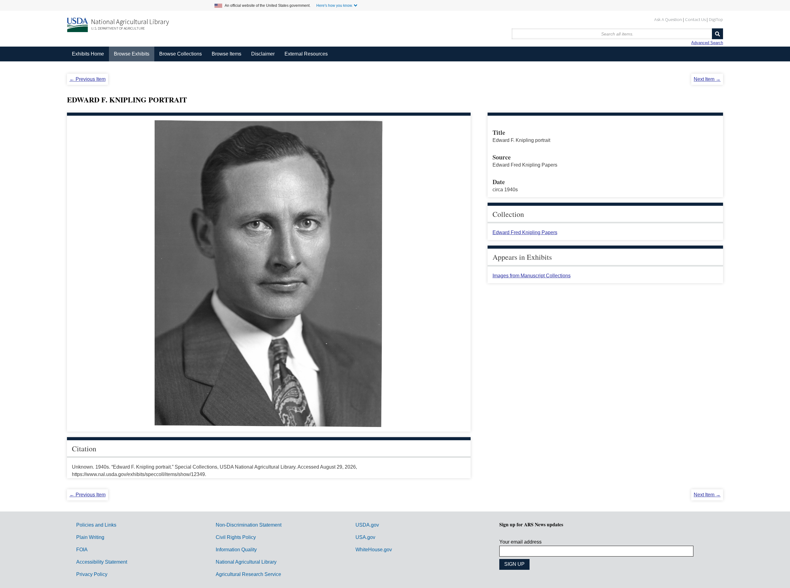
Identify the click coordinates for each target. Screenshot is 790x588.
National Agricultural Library (130, 21)
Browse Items (226, 53)
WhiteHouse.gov (374, 549)
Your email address (520, 542)
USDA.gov (367, 525)
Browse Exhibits (131, 53)
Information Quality (236, 549)
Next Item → (707, 79)
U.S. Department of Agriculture (118, 28)
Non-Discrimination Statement (248, 525)
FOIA (82, 549)
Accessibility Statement (101, 562)
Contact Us (695, 19)
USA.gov (365, 537)
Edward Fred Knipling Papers (525, 232)
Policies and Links (96, 525)
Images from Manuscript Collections (532, 275)
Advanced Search (707, 42)
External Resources (306, 53)
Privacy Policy (91, 574)
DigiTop (716, 19)
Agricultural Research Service (248, 574)
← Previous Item (87, 79)
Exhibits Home (88, 53)
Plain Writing (90, 537)
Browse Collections (180, 53)
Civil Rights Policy (236, 537)
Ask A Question (668, 19)
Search (717, 33)
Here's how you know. (334, 5)
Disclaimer (263, 53)
